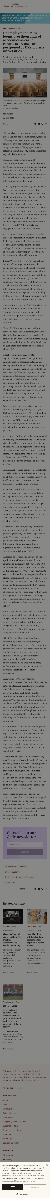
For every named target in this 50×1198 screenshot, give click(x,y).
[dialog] (25, 1180)
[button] (24, 1194)
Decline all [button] (35, 1187)
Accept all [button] (13, 1187)
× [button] (47, 1165)
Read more (31, 1181)
